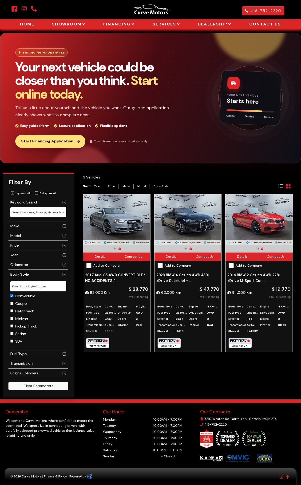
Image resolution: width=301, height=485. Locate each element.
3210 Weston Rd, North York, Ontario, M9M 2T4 (240, 419)
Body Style (161, 186)
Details (100, 256)
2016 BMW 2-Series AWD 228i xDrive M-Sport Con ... (253, 278)
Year (97, 186)
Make (126, 186)
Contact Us (133, 256)
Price (111, 186)
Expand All (23, 193)
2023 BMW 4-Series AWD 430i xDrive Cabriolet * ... (182, 278)
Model (141, 186)
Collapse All (47, 193)
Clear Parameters (38, 385)
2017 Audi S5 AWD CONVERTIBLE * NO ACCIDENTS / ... (115, 278)
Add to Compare (106, 265)
